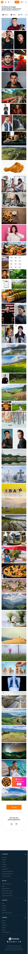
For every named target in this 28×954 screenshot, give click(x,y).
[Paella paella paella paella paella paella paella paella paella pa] (14, 248)
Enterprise (4, 864)
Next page (14, 807)
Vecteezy (4, 859)
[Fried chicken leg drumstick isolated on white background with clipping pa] (14, 168)
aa (15, 260)
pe (19, 267)
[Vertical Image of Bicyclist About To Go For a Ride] (20, 334)
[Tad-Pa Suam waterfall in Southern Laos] (19, 123)
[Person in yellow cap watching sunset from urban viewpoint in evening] (20, 60)
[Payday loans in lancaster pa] (14, 668)
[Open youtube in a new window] (20, 941)
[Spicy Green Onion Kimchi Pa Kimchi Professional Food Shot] (14, 296)
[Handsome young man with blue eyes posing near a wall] (7, 123)
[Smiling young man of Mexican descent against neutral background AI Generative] (5, 274)
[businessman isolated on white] (6, 109)
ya (15, 264)
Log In (22, 2)
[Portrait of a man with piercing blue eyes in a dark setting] (20, 40)
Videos (14, 14)
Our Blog (4, 910)
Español (4, 922)
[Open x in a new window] (18, 941)
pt (19, 257)
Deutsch (4, 927)
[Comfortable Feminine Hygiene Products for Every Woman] (14, 233)
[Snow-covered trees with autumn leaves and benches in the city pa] (14, 420)
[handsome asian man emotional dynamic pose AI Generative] (5, 378)
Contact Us (4, 905)
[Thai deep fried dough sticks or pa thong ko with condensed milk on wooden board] (14, 215)
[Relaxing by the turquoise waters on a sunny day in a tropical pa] (14, 768)
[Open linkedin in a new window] (11, 941)
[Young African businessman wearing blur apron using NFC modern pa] (14, 554)
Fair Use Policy (20, 949)
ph (11, 267)
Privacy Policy (13, 949)
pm (20, 264)
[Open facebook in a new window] (7, 941)
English (3, 920)
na (11, 264)
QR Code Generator (6, 876)
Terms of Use (6, 949)
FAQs (3, 903)
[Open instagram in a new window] (9, 941)
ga (20, 260)
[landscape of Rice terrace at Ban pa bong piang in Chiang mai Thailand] (14, 392)
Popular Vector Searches (7, 891)
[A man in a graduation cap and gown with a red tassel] (8, 60)
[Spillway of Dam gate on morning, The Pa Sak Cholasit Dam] (14, 700)
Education (4, 866)
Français (4, 930)
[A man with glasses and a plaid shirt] (7, 439)
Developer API (5, 869)
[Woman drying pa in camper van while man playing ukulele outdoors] (8, 334)
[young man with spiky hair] (19, 439)
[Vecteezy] (2, 2)
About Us (4, 908)
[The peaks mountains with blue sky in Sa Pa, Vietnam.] (14, 601)
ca (15, 267)
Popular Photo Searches (7, 893)
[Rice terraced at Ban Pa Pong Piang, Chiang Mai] (14, 734)
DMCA (3, 886)
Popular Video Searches (7, 895)
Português (4, 925)
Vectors (6, 14)
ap (11, 260)
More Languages (5, 932)
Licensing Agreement (6, 883)
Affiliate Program (5, 888)
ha (15, 257)
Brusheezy (4, 857)
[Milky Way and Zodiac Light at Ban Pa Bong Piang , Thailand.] (14, 751)
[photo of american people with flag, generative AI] (8, 314)
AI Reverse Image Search (7, 871)
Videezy (3, 862)
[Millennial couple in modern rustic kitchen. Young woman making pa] (14, 184)
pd (11, 257)
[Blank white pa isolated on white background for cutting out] (6, 284)
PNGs (21, 14)
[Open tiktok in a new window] (16, 941)
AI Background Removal (7, 873)
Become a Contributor (7, 912)
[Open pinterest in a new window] (14, 941)
